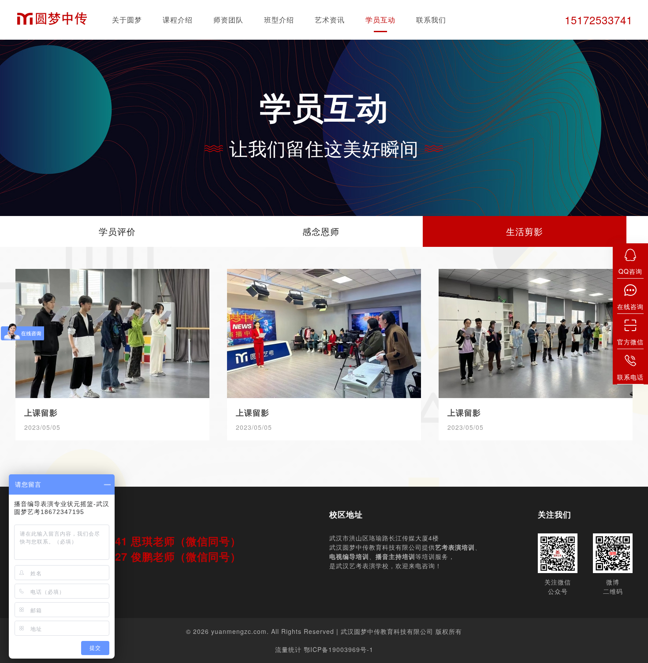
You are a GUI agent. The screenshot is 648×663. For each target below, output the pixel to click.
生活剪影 (524, 231)
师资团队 (228, 20)
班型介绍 (279, 20)
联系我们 (431, 20)
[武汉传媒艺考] (51, 20)
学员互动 (380, 20)
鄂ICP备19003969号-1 (338, 649)
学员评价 (117, 231)
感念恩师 (320, 231)
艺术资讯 (330, 20)
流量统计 (288, 649)
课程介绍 (178, 20)
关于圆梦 (127, 20)
